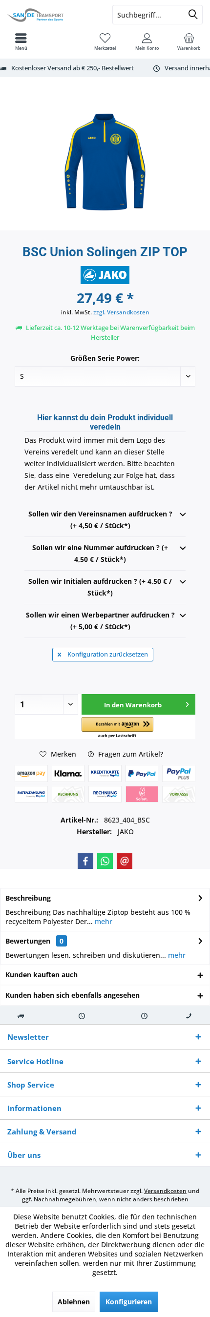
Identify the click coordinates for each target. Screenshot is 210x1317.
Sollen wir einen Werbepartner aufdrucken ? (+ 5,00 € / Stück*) (100, 620)
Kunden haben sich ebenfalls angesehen (72, 995)
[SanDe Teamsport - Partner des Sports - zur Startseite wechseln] (52, 14)
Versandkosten (165, 1191)
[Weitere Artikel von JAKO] (105, 275)
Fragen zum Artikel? (129, 754)
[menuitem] (189, 41)
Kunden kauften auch (41, 974)
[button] (117, 728)
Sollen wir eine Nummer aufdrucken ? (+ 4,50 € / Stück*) (100, 553)
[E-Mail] (124, 861)
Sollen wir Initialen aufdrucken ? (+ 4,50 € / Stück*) (100, 586)
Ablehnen (74, 1301)
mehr (102, 921)
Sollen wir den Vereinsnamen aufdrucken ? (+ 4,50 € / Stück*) (100, 519)
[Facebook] (85, 861)
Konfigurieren (128, 1301)
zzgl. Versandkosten (121, 312)
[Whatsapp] (105, 861)
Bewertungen (27, 941)
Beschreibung (28, 898)
